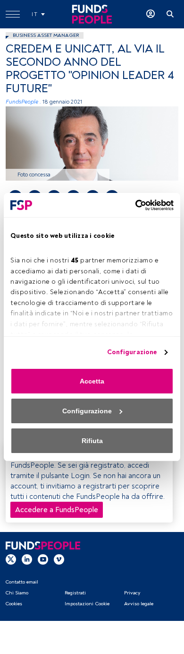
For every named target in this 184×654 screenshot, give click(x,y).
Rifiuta (92, 441)
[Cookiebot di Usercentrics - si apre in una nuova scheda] (133, 205)
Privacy (132, 593)
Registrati (75, 593)
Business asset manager (46, 35)
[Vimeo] (59, 559)
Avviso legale (138, 604)
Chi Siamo (16, 593)
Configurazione (132, 352)
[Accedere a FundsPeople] (150, 14)
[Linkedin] (27, 559)
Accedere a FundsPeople (56, 509)
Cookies (13, 604)
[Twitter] (11, 559)
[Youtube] (43, 559)
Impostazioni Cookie (87, 604)
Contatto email (21, 582)
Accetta (92, 381)
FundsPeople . (23, 101)
